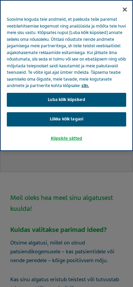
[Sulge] (124, 9)
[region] (66, 75)
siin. (85, 85)
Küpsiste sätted (67, 138)
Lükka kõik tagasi (66, 119)
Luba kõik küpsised (66, 99)
